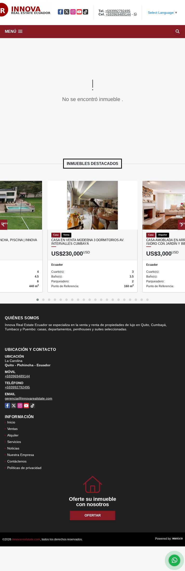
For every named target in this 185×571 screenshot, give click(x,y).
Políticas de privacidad (24, 468)
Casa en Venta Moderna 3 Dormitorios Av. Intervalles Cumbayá (87, 242)
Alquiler (13, 435)
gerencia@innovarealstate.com (28, 398)
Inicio (11, 422)
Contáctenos (16, 461)
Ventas (12, 429)
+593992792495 (117, 11)
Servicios (14, 442)
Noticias (13, 448)
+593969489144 (118, 14)
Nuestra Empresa (20, 455)
